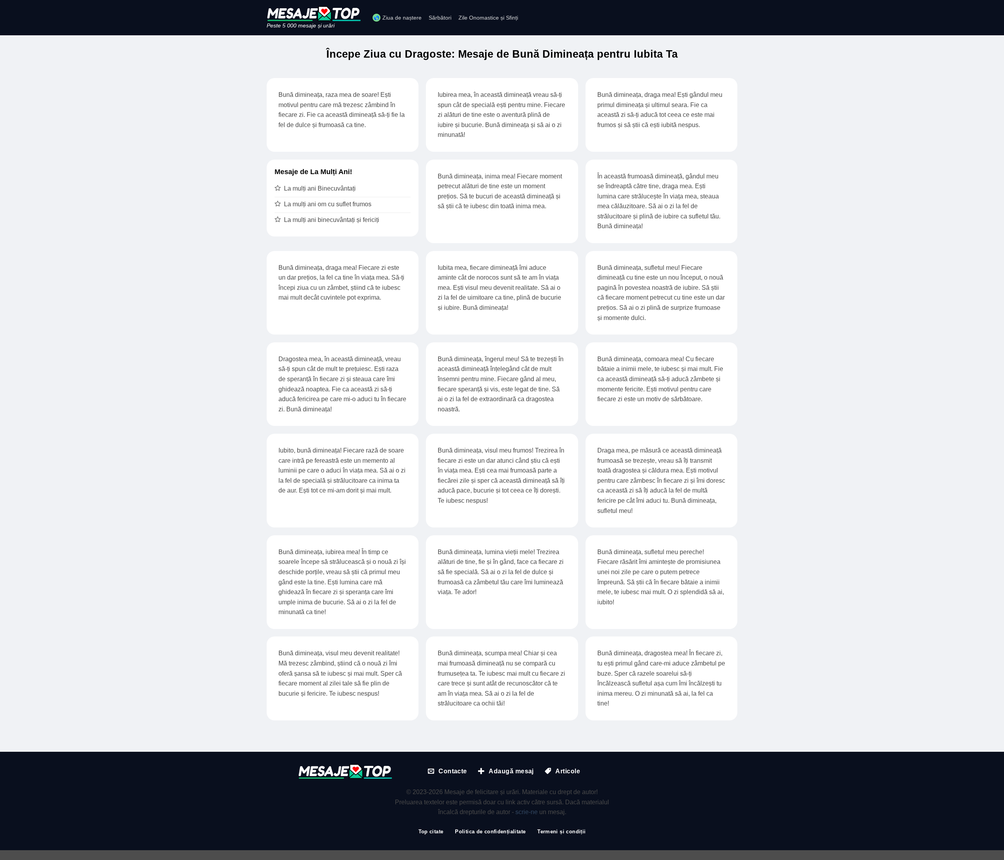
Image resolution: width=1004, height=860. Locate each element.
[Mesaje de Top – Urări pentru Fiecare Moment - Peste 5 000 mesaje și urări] (314, 13)
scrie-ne (526, 812)
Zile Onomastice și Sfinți (488, 18)
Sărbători (440, 18)
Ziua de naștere (402, 18)
